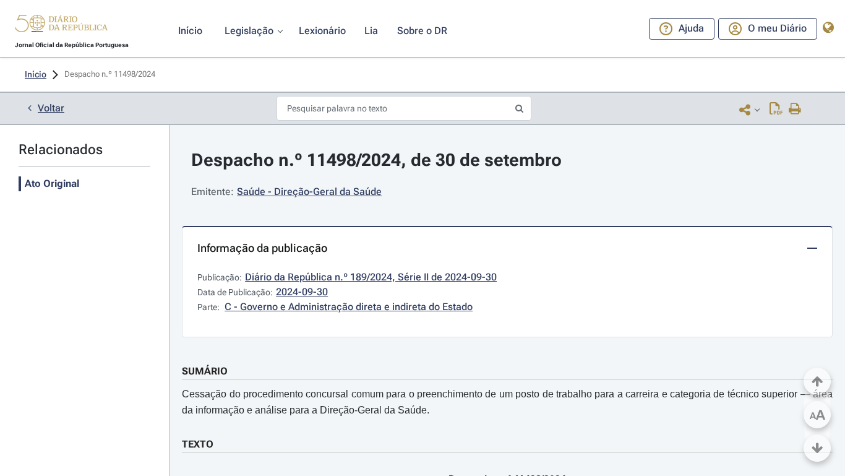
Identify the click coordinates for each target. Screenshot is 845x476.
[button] (61, 25)
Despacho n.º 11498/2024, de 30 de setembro (376, 160)
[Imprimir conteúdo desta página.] (795, 110)
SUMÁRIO (205, 371)
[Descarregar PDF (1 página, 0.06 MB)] (776, 110)
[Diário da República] (61, 26)
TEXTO (197, 444)
